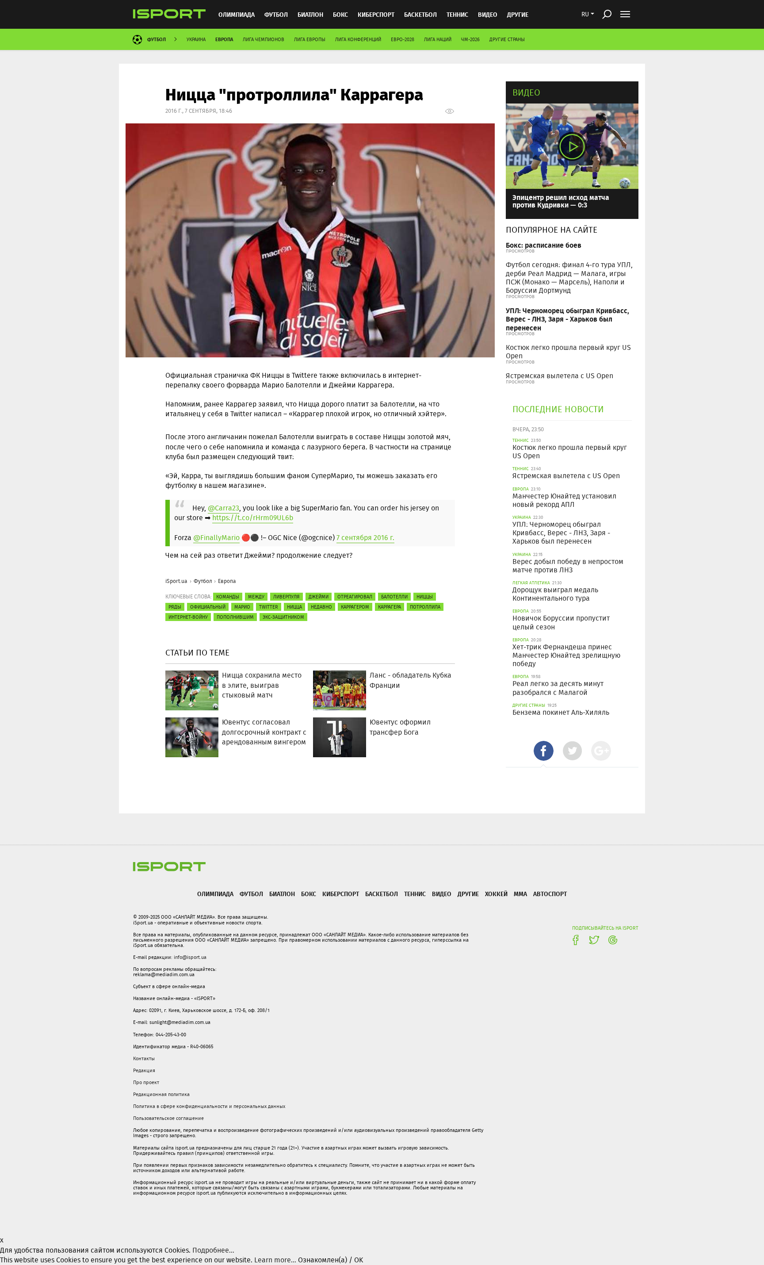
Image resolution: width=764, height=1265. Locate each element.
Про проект (146, 1082)
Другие (517, 14)
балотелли (394, 596)
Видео (526, 92)
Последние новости (558, 408)
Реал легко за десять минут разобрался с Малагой (558, 687)
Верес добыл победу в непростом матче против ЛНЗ (567, 565)
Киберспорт (376, 14)
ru (585, 14)
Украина (196, 39)
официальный (207, 606)
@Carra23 (223, 508)
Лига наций (437, 39)
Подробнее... (213, 1250)
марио (242, 606)
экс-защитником (283, 617)
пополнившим (235, 617)
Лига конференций (358, 39)
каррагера (389, 606)
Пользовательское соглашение (168, 1118)
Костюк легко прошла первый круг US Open (568, 351)
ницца (294, 606)
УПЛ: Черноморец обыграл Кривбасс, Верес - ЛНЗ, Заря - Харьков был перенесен (567, 319)
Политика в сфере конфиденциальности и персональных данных (209, 1106)
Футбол (276, 14)
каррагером (355, 606)
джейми (319, 596)
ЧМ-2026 (470, 39)
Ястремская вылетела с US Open (559, 376)
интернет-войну (188, 617)
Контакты (144, 1058)
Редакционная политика (161, 1094)
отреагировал (354, 596)
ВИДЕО (487, 14)
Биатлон (310, 14)
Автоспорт (550, 893)
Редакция (144, 1070)
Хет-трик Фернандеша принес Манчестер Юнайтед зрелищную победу (566, 655)
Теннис (457, 14)
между (256, 596)
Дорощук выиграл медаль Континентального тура (555, 594)
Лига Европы (309, 39)
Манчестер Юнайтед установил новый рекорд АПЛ (564, 500)
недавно (321, 606)
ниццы (424, 596)
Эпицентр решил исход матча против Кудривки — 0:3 (560, 201)
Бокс (340, 14)
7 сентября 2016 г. (365, 538)
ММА (520, 893)
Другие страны (507, 39)
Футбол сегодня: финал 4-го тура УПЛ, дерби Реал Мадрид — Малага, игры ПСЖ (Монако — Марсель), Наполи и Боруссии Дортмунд (569, 277)
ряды (174, 606)
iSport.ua (176, 581)
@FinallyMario (216, 538)
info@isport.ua (190, 957)
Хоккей (496, 893)
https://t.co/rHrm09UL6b (252, 518)
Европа (224, 39)
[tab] (544, 751)
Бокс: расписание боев (543, 244)
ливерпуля (286, 596)
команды (227, 596)
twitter (268, 606)
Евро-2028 (402, 39)
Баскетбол (420, 14)
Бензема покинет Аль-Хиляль (560, 712)
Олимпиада (236, 14)
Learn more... (275, 1260)
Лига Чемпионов (263, 39)
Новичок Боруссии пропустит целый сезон (561, 622)
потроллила (425, 606)
